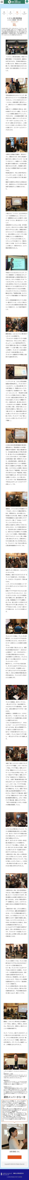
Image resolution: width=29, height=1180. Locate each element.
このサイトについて (7, 1173)
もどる (14, 1157)
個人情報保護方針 (19, 1173)
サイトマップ (5, 1174)
